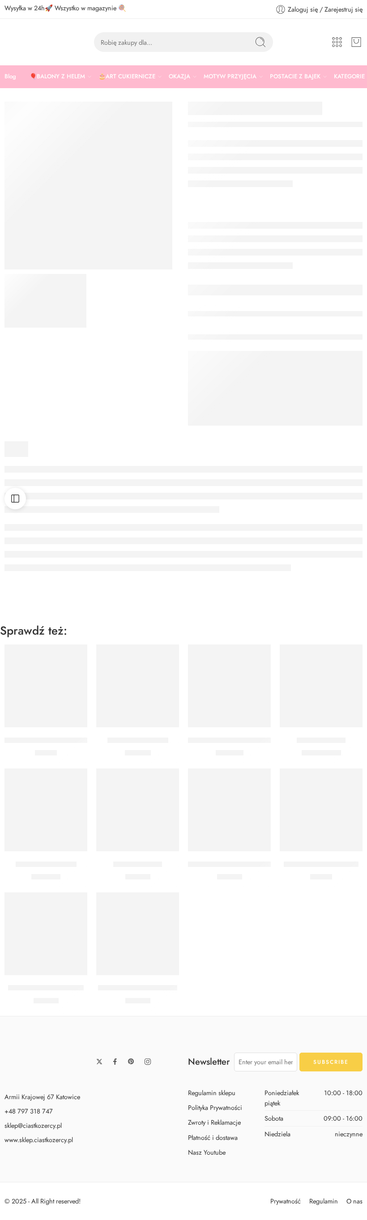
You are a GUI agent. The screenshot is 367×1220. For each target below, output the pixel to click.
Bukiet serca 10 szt (46, 864)
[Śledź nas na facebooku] (115, 1061)
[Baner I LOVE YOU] (137, 685)
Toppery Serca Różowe (321, 864)
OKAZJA (179, 76)
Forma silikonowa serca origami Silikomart (255, 740)
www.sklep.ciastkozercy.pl (38, 1139)
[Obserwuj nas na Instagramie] (148, 1062)
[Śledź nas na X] (99, 1061)
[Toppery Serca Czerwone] (45, 685)
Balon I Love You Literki (46, 988)
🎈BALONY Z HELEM (57, 76)
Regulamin (323, 1201)
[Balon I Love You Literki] (45, 933)
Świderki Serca (137, 864)
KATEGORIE (349, 76)
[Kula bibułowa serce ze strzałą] (229, 809)
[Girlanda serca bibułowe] (137, 933)
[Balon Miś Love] (321, 685)
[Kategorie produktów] (337, 42)
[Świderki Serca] (137, 809)
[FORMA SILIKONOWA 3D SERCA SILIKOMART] (88, 185)
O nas (354, 1201)
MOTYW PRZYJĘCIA (230, 76)
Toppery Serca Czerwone (45, 740)
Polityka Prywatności (215, 1108)
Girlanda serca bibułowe (137, 988)
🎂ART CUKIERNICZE (126, 76)
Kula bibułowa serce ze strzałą (237, 864)
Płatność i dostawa (213, 1137)
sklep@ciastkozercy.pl (33, 1125)
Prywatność (285, 1201)
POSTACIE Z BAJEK (295, 76)
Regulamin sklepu (211, 1092)
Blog (10, 76)
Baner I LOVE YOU (137, 740)
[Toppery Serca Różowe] (321, 809)
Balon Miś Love (321, 740)
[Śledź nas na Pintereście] (131, 1061)
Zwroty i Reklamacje (214, 1122)
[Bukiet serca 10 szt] (45, 809)
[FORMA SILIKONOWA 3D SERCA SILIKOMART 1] (45, 301)
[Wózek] (356, 42)
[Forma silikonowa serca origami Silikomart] (229, 685)
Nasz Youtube (207, 1152)
